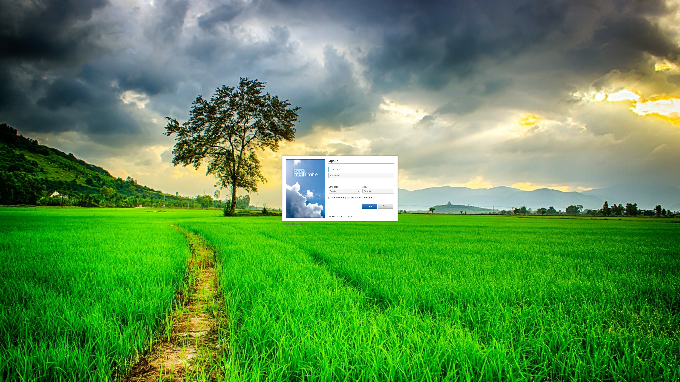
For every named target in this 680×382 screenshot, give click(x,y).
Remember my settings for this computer (352, 197)
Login (370, 206)
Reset (386, 206)
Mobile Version (335, 216)
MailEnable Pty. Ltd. (298, 224)
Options (349, 216)
